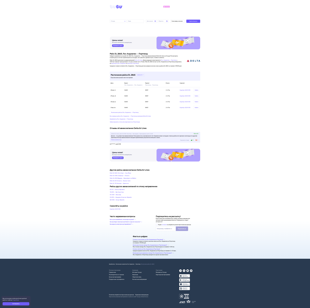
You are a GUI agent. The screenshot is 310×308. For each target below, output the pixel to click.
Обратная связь (136, 277)
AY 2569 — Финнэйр (115, 194)
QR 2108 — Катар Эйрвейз (117, 200)
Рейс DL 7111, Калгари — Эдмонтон (119, 183)
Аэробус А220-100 (115, 209)
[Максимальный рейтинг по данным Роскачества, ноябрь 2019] (184, 296)
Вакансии (135, 274)
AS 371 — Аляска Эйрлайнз (117, 189)
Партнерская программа (163, 274)
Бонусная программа (115, 277)
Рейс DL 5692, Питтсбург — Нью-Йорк (120, 173)
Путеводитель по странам (116, 274)
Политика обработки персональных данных (121, 294)
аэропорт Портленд (133, 63)
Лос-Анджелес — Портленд (169, 60)
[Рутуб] (191, 270)
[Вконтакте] (184, 270)
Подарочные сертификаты (116, 279)
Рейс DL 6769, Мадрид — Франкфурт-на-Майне (123, 178)
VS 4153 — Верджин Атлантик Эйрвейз (121, 197)
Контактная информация (139, 279)
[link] (118, 45)
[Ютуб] (187, 270)
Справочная (112, 272)
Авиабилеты (112, 264)
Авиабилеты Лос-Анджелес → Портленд (121, 119)
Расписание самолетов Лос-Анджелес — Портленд (128, 264)
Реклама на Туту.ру (161, 272)
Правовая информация (141, 294)
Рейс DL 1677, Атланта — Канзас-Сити (120, 181)
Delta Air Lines (138, 60)
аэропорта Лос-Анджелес (118, 63)
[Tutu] (116, 6)
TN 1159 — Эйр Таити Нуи (117, 192)
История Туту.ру (137, 272)
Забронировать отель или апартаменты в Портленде (125, 122)
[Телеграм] (180, 270)
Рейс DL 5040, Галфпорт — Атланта (119, 175)
